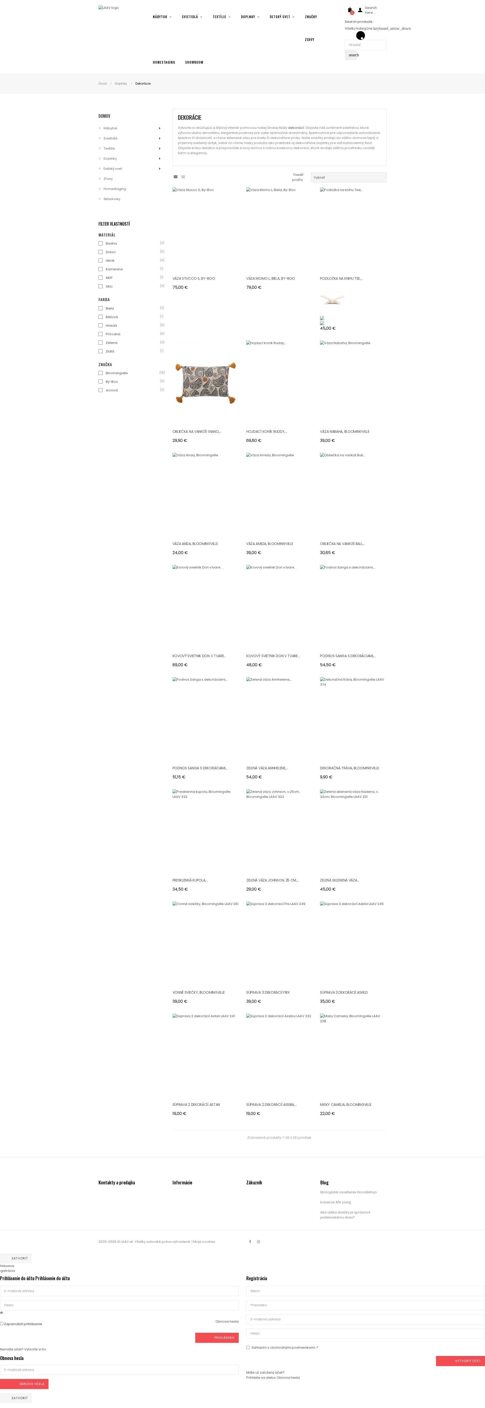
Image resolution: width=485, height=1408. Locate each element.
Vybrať (348, 177)
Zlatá (110, 351)
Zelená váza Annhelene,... (267, 768)
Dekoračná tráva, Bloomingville (349, 768)
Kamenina (114, 269)
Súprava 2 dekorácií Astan (196, 1104)
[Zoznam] (183, 177)
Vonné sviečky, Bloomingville (199, 992)
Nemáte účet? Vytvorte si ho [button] (23, 1349)
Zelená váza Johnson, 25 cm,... (272, 880)
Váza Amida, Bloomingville (269, 543)
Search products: (359, 21)
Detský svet (113, 168)
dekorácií (296, 127)
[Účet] (360, 11)
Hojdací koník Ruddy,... (266, 431)
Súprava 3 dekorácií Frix (268, 992)
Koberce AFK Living (335, 1202)
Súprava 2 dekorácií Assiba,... (271, 1104)
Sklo (109, 286)
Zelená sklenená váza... (339, 880)
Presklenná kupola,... (190, 880)
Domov (104, 116)
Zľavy (108, 178)
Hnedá (111, 325)
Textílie (109, 148)
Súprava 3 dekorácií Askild (344, 992)
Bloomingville (117, 373)
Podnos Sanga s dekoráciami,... (348, 655)
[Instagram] (258, 1242)
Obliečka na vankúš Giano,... (197, 431)
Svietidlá (110, 138)
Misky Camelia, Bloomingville (346, 1104)
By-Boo (112, 381)
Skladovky (112, 199)
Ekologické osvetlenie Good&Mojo (348, 1192)
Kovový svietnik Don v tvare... (199, 655)
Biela (110, 308)
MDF (109, 277)
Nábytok (110, 128)
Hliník (110, 260)
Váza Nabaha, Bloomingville (344, 431)
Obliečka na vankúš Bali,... (342, 543)
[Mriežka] (176, 177)
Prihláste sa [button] (255, 1377)
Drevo (111, 252)
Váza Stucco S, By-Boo (194, 278)
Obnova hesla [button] (227, 1321)
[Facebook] (250, 1242)
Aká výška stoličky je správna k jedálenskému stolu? (345, 1215)
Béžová (112, 317)
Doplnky (110, 158)
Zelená (111, 342)
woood (112, 390)
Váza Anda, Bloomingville (195, 543)
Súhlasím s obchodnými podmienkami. (284, 1347)
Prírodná (113, 334)
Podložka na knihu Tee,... (341, 278)
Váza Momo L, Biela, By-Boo (270, 278)
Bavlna (111, 243)
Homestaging (115, 188)
